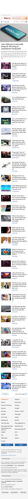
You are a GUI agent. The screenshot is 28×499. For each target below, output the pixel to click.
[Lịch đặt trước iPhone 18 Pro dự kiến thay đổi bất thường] (6, 66)
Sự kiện (21, 444)
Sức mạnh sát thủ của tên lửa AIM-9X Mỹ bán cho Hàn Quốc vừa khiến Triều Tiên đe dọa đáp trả (19, 166)
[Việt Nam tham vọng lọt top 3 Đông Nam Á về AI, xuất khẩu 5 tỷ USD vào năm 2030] (6, 285)
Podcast (17, 438)
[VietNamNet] (1, 21)
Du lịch (16, 417)
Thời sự (3, 402)
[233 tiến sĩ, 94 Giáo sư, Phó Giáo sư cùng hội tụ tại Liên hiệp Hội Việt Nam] (6, 319)
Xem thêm (5, 394)
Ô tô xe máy (4, 417)
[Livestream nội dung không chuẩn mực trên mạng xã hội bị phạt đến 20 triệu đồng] (6, 88)
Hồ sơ (16, 432)
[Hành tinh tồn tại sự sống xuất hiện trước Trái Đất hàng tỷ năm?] (6, 230)
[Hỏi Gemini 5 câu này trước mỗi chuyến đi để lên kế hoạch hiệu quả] (6, 208)
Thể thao (17, 405)
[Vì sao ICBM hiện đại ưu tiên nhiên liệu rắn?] (6, 99)
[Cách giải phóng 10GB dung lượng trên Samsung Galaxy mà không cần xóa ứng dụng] (6, 330)
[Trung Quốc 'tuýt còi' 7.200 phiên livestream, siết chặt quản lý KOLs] (6, 154)
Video (16, 435)
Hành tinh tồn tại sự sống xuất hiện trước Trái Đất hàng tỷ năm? (18, 229)
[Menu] (2, 18)
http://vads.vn (9, 486)
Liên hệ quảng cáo (6, 475)
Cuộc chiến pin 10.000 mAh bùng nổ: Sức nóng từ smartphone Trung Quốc (12, 46)
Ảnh (2, 435)
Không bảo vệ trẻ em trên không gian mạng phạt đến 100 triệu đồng (19, 177)
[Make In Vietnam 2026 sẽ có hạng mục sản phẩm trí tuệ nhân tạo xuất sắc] (6, 252)
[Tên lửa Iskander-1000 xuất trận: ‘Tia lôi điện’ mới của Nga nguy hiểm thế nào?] (6, 131)
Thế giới (17, 408)
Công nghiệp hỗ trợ (20, 423)
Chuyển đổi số (23, 21)
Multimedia (4, 438)
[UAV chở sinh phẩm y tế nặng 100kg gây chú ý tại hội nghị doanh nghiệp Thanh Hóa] (6, 386)
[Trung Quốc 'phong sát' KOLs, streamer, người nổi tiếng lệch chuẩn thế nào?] (6, 76)
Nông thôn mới (19, 426)
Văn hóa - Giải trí (19, 411)
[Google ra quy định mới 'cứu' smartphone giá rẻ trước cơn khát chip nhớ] (6, 354)
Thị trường (16, 21)
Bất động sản (4, 420)
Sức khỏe (3, 414)
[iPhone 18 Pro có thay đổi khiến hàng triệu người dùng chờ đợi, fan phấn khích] (6, 109)
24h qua (3, 441)
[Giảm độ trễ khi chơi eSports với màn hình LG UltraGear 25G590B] (6, 275)
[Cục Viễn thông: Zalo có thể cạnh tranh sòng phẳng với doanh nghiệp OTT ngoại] (6, 240)
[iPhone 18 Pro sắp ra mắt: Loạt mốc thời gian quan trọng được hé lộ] (6, 198)
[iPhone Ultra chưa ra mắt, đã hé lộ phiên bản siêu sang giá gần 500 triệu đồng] (6, 218)
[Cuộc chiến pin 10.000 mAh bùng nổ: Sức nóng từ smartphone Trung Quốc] (14, 32)
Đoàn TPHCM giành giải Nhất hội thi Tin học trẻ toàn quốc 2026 (19, 187)
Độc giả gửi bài (14, 492)
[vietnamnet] (7, 18)
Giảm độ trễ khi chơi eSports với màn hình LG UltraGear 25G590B (19, 274)
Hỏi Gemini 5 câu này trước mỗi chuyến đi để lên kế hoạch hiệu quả (19, 207)
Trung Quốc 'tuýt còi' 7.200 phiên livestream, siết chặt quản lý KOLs (19, 154)
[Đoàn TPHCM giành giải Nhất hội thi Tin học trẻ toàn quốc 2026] (6, 188)
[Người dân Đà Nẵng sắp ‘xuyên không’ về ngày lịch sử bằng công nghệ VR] (6, 297)
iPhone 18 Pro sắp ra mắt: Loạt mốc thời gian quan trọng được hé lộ (19, 197)
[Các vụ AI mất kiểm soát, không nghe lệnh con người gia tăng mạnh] (6, 121)
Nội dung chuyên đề (20, 429)
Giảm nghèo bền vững (7, 426)
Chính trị (17, 399)
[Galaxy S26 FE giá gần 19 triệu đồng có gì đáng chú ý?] (6, 376)
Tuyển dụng (23, 492)
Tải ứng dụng (5, 492)
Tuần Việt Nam (5, 423)
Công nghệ (6, 21)
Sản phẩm (14, 69)
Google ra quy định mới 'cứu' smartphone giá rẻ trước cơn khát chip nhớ (19, 353)
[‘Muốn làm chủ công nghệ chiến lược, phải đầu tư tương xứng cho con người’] (6, 143)
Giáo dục (3, 408)
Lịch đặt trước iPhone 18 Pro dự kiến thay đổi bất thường (19, 65)
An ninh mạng (15, 80)
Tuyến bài (7, 444)
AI (12, 124)
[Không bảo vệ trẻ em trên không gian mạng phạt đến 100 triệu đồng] (6, 178)
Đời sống (3, 411)
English (3, 432)
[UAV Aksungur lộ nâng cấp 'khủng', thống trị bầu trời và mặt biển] (6, 309)
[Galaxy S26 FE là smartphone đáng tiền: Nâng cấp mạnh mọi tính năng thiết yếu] (6, 364)
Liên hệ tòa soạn (6, 458)
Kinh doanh (18, 402)
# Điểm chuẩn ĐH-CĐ (16, 18)
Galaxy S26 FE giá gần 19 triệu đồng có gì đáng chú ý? (19, 375)
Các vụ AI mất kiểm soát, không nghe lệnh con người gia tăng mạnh (19, 120)
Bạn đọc (17, 420)
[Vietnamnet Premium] (5, 400)
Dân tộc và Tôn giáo (6, 405)
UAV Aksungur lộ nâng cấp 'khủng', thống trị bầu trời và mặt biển (18, 308)
